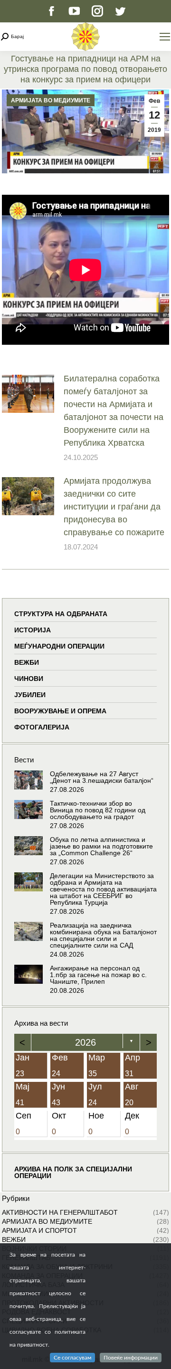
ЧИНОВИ (28, 678)
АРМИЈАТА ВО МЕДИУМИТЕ (50, 100)
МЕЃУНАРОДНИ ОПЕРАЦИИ (59, 646)
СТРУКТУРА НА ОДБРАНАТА (60, 613)
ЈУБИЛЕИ (30, 694)
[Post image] (28, 394)
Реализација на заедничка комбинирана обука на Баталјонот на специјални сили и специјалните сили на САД (103, 935)
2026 (85, 1042)
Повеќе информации (131, 1357)
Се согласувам (72, 1357)
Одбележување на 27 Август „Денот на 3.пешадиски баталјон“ (101, 777)
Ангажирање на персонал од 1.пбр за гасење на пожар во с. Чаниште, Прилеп (98, 975)
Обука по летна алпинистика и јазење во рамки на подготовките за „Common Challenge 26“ (101, 846)
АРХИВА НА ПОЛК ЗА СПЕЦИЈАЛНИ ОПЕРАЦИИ (73, 1172)
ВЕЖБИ (26, 662)
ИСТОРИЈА (32, 630)
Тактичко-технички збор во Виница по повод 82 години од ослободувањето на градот (97, 810)
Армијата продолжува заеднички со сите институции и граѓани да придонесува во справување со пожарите (114, 506)
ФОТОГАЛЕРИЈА (41, 727)
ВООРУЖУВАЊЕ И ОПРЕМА (60, 711)
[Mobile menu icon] (165, 36)
